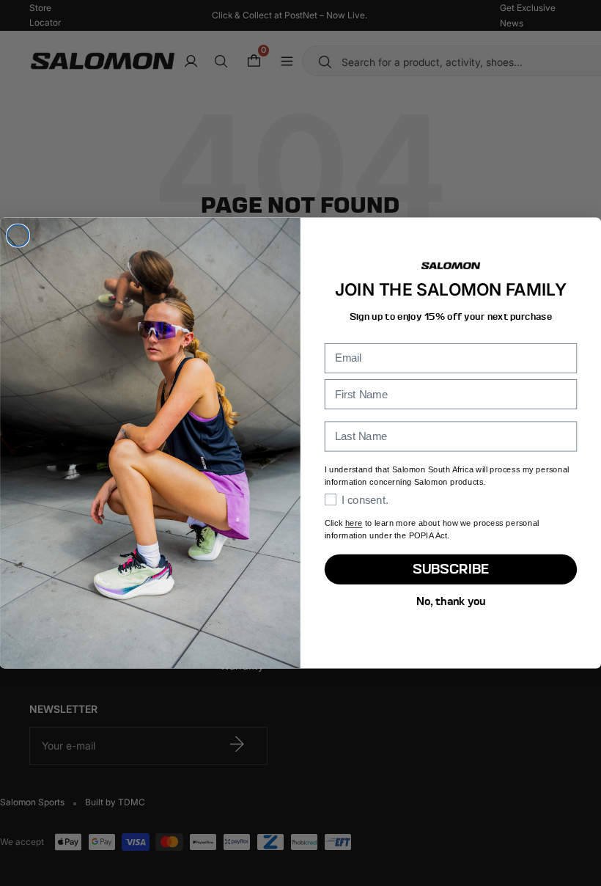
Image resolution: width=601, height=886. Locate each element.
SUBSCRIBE (451, 569)
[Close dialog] (18, 235)
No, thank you (450, 601)
